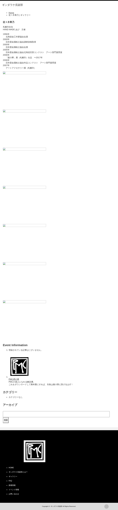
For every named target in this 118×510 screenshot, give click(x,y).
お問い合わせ (14, 494)
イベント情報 (14, 490)
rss (106, 506)
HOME (11, 468)
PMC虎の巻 (14, 379)
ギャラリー (13, 476)
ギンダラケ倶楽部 (56, 506)
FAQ (10, 481)
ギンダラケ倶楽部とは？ (18, 472)
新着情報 (12, 485)
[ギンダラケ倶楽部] (12, 5)
